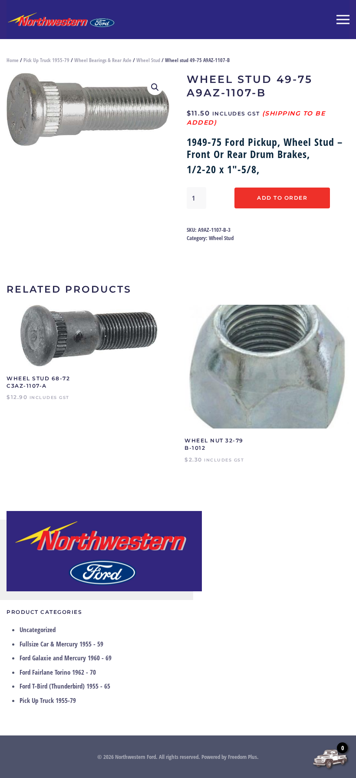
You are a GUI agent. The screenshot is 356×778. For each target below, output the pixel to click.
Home (13, 60)
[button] (342, 19)
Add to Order (282, 197)
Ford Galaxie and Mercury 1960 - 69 (66, 657)
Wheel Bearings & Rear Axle (103, 60)
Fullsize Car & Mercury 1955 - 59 (61, 644)
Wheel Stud (148, 60)
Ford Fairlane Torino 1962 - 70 (58, 672)
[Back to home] (61, 19)
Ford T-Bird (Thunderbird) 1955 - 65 (65, 686)
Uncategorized (38, 629)
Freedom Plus (242, 757)
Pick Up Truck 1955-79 (46, 60)
